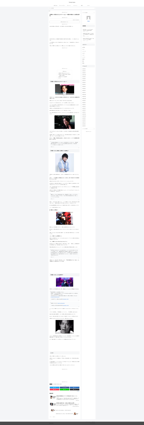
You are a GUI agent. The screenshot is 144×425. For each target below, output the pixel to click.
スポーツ (83, 53)
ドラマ (83, 55)
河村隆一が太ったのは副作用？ (63, 76)
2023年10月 (84, 98)
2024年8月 (84, 78)
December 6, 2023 (65, 308)
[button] (94, 8)
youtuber (83, 47)
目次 (63, 71)
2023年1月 (84, 112)
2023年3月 (84, 108)
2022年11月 (84, 114)
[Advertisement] (65, 33)
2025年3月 (84, 72)
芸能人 (51, 393)
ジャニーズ (84, 51)
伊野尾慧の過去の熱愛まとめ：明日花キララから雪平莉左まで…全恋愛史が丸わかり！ (88, 34)
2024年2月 (84, 90)
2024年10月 (84, 74)
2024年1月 (84, 92)
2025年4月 (84, 70)
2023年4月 (84, 106)
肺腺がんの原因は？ (62, 75)
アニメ (83, 49)
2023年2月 (84, 110)
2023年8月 (84, 100)
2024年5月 (84, 84)
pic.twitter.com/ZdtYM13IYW (55, 306)
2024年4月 (84, 86)
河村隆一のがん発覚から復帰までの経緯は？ (65, 74)
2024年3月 (84, 88)
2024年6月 (84, 82)
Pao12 (88, 21)
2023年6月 (84, 102)
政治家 (83, 59)
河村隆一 (56, 393)
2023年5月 (84, 104)
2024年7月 (84, 80)
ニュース (83, 57)
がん (53, 393)
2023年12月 (84, 94)
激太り (58, 393)
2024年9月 (84, 76)
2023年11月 (84, 96)
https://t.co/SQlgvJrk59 (61, 312)
